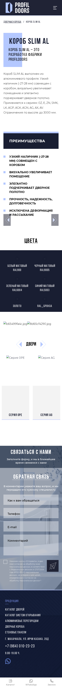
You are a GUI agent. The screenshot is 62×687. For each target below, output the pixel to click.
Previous (7, 220)
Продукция (12, 601)
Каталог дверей (14, 609)
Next (55, 220)
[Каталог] (10, 682)
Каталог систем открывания (23, 615)
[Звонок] (51, 682)
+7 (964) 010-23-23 (20, 646)
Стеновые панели (15, 632)
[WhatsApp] (31, 682)
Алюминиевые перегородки (22, 621)
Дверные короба (12, 22)
